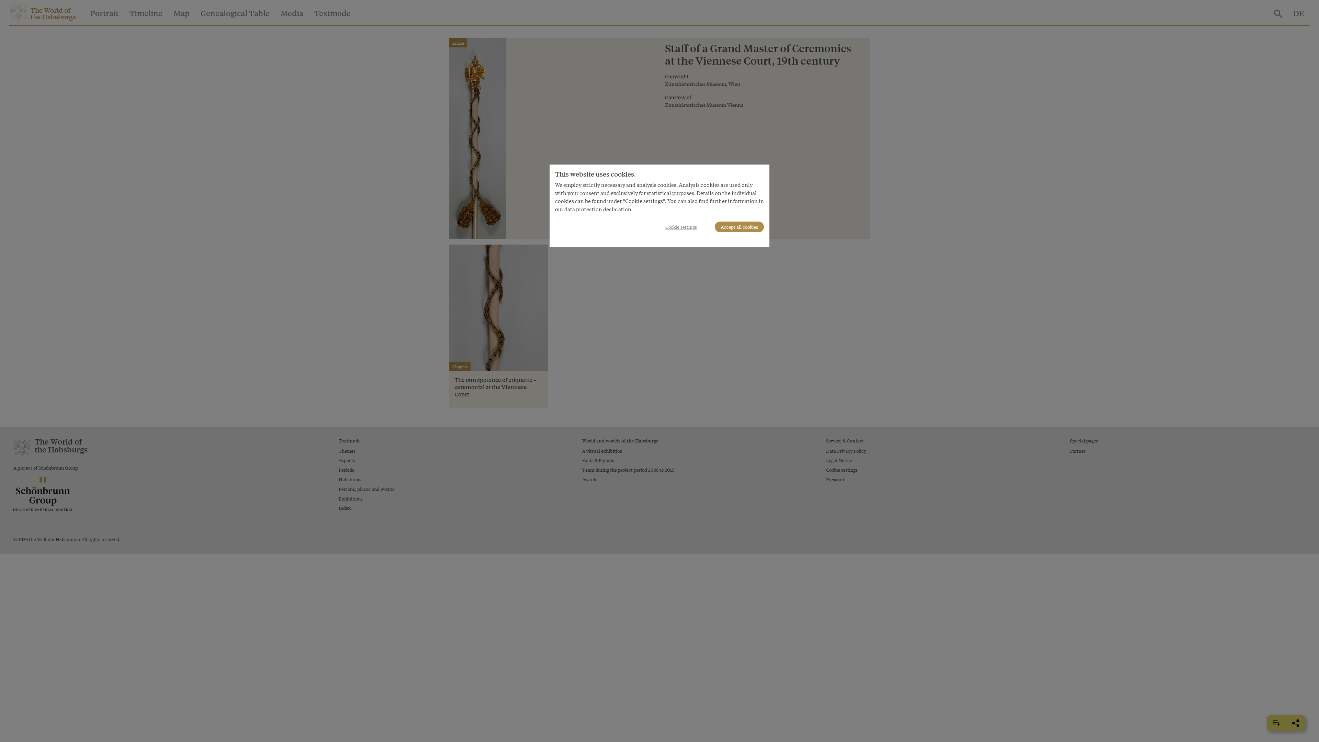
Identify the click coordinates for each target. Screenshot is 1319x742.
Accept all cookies (739, 227)
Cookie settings (681, 227)
